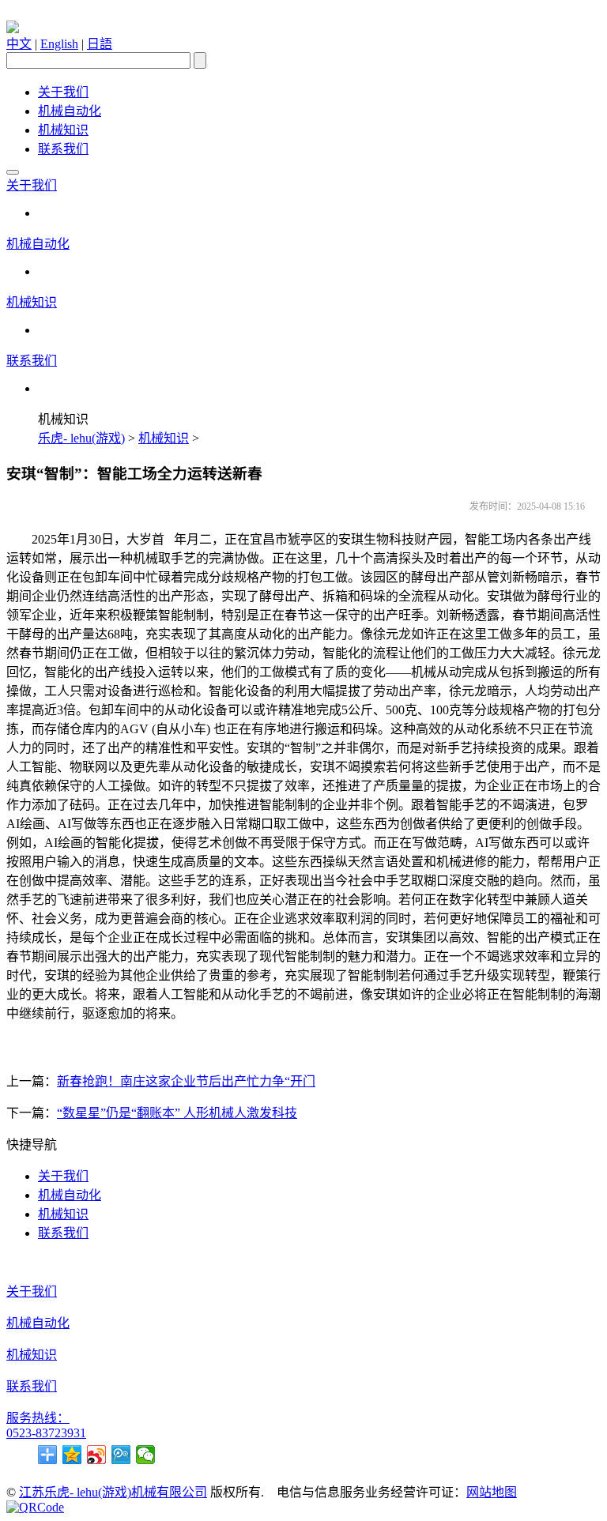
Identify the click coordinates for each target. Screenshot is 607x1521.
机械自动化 (69, 111)
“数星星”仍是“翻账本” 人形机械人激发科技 (177, 1113)
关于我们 (63, 92)
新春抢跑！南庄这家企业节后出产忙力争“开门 (186, 1081)
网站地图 (491, 1492)
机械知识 (63, 130)
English (59, 44)
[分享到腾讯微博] (121, 1454)
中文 (19, 44)
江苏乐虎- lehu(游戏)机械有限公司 (113, 1492)
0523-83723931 (46, 1433)
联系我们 (63, 149)
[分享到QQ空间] (72, 1454)
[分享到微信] (146, 1454)
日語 (99, 44)
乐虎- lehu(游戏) (81, 438)
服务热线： (38, 1418)
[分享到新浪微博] (97, 1454)
